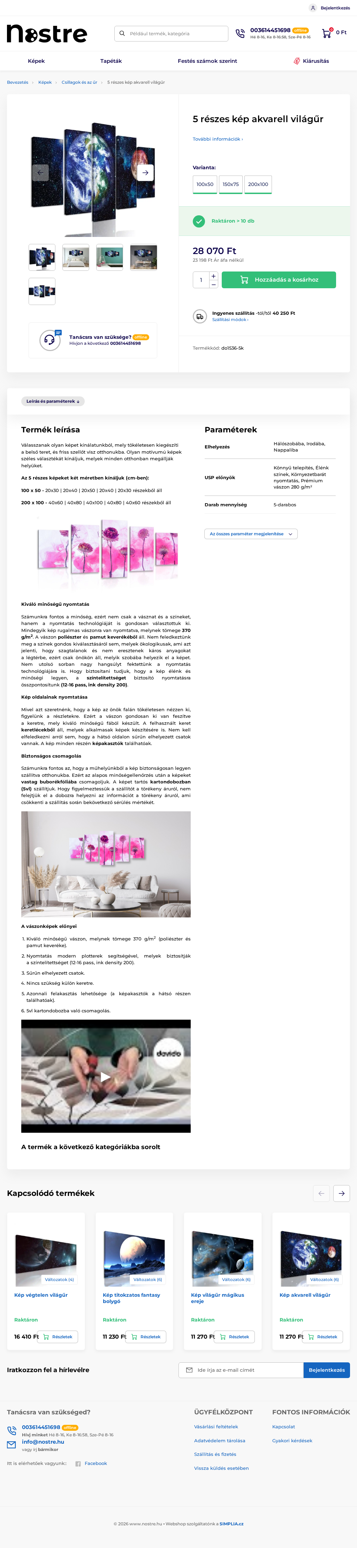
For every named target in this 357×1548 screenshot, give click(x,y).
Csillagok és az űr (79, 82)
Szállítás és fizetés (215, 1454)
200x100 (258, 184)
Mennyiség (201, 280)
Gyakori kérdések (292, 1440)
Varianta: (204, 167)
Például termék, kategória (160, 33)
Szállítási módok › (230, 319)
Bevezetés (17, 82)
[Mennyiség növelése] (214, 276)
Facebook (96, 1463)
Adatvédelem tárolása (219, 1440)
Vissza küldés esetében (221, 1468)
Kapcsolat (283, 1426)
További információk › (218, 139)
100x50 (205, 184)
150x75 (231, 184)
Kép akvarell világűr (305, 1295)
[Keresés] (122, 34)
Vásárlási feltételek (216, 1426)
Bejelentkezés (335, 7)
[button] (145, 172)
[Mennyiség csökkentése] (214, 284)
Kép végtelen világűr (41, 1295)
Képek (45, 82)
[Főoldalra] (47, 33)
